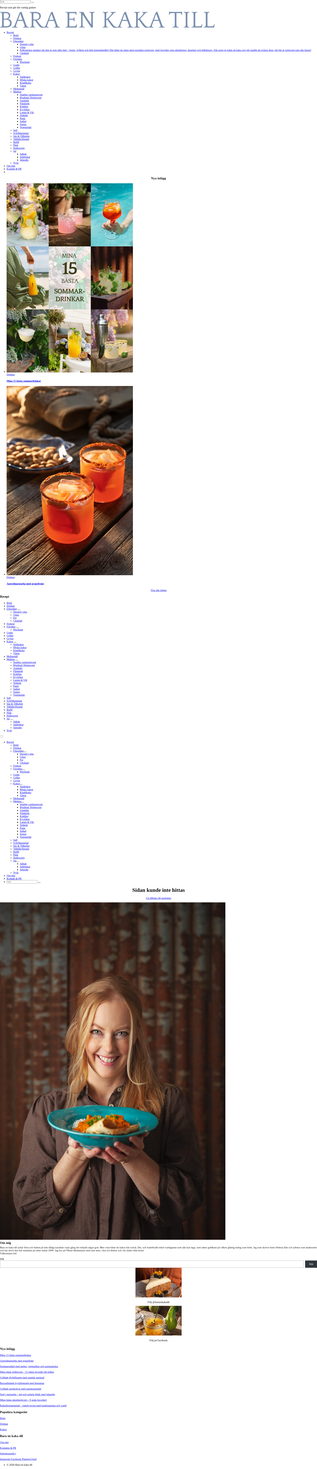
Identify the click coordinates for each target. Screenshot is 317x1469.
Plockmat (18, 629)
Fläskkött (18, 671)
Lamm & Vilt (20, 680)
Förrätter (11, 626)
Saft (9, 698)
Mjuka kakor (20, 647)
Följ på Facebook (158, 1340)
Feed (33, 1459)
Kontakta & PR (8, 1448)
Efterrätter (12, 609)
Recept (10, 742)
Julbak (16, 721)
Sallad (16, 689)
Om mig (11, 875)
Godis (10, 632)
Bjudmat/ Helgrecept (24, 665)
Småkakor (18, 644)
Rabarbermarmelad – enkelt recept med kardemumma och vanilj (33, 1405)
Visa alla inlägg (159, 590)
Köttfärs (17, 674)
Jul (8, 718)
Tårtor (16, 653)
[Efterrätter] (19, 609)
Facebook (16, 1459)
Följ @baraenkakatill (158, 1302)
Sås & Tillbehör (15, 703)
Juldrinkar (18, 724)
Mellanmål (12, 656)
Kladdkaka (19, 650)
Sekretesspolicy (8, 1453)
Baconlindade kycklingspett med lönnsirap (22, 1383)
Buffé (10, 709)
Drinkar (11, 606)
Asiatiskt (17, 668)
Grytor (10, 638)
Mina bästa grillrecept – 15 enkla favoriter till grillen (27, 1372)
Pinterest (26, 1459)
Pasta (16, 686)
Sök (2, 1259)
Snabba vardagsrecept (24, 662)
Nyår (9, 730)
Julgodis (17, 727)
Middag (11, 659)
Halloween (12, 715)
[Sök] (32, 2)
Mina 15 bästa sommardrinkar (24, 381)
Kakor (10, 641)
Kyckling (18, 677)
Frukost (11, 623)
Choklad (17, 620)
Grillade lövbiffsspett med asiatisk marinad (22, 1377)
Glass (16, 614)
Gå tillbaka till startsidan (158, 898)
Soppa (16, 692)
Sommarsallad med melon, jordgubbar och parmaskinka (29, 1366)
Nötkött (17, 683)
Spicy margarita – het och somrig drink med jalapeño (27, 1394)
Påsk (9, 712)
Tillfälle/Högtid (14, 706)
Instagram (5, 1459)
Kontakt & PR (14, 878)
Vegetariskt (19, 695)
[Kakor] (15, 642)
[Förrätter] (17, 627)
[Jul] (11, 719)
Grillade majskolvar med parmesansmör (20, 1388)
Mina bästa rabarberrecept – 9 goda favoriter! (23, 1400)
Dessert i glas (20, 611)
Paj (15, 617)
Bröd (9, 603)
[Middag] (16, 660)
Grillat (10, 635)
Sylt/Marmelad (14, 700)
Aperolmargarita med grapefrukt (25, 583)
